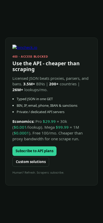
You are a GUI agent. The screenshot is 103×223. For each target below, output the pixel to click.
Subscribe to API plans (34, 150)
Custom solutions (31, 161)
